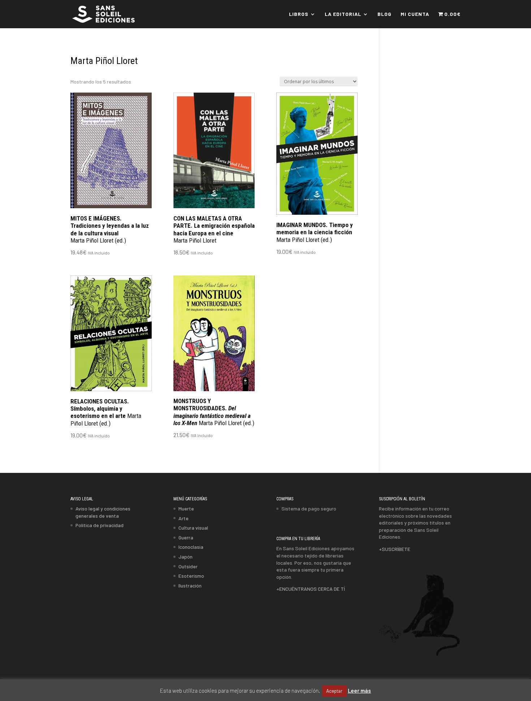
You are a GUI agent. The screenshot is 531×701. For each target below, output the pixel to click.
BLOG (384, 14)
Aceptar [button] (334, 691)
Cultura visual (193, 528)
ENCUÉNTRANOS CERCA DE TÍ (312, 589)
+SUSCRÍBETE (394, 549)
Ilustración (190, 585)
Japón (185, 556)
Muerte (186, 508)
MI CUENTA (415, 14)
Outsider (188, 566)
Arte (183, 518)
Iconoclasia (190, 547)
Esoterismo (191, 576)
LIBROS (298, 14)
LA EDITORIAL (343, 14)
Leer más (359, 690)
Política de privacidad (99, 525)
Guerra (185, 537)
